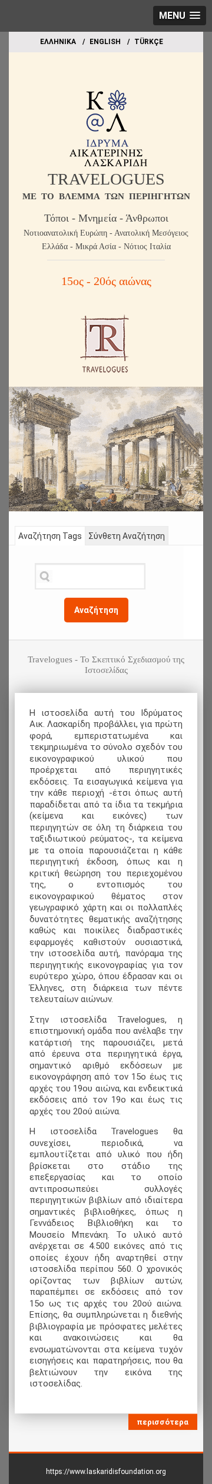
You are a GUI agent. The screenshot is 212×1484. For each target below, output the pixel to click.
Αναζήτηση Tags (50, 536)
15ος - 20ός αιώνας (106, 280)
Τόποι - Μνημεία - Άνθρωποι (106, 218)
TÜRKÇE (148, 42)
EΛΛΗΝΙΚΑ (58, 42)
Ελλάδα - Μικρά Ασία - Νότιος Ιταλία (106, 246)
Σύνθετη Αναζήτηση (126, 536)
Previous (17, 446)
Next (194, 446)
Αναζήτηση (96, 610)
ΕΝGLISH (105, 42)
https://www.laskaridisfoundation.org (106, 1472)
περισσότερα (162, 1422)
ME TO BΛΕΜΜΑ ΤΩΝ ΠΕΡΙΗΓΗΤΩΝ (106, 196)
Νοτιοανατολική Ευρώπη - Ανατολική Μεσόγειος (106, 233)
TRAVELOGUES (106, 179)
